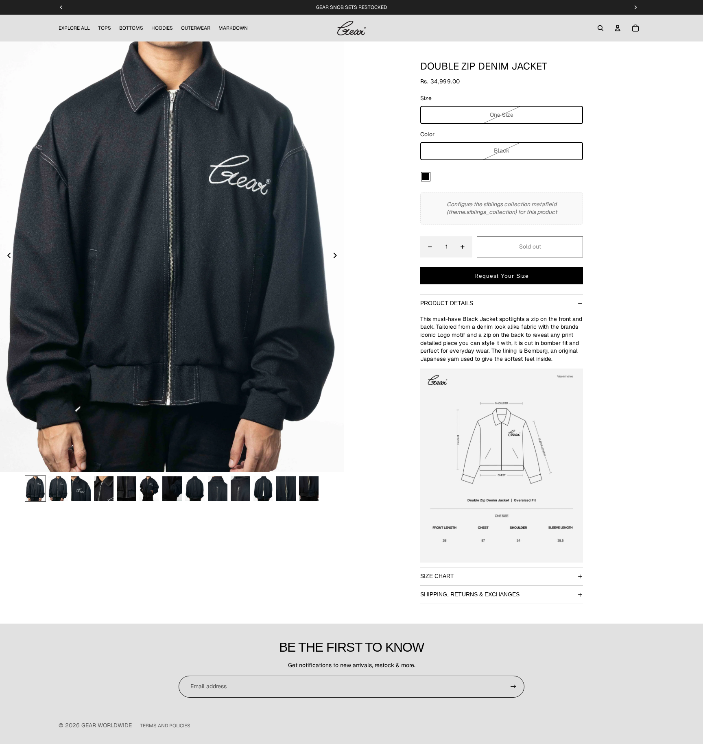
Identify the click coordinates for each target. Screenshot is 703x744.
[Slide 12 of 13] (286, 488)
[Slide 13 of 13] (309, 488)
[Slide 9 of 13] (217, 488)
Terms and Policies (165, 725)
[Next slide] (337, 257)
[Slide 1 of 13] (35, 488)
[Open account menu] (618, 28)
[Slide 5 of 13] (126, 488)
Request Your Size (501, 276)
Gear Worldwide (106, 725)
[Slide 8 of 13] (195, 488)
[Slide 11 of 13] (263, 488)
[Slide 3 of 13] (81, 488)
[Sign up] (513, 686)
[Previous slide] (6, 257)
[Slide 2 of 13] (58, 488)
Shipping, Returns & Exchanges (470, 594)
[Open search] (600, 28)
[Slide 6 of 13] (149, 488)
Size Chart (437, 576)
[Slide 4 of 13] (104, 488)
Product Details (446, 303)
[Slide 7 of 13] (172, 488)
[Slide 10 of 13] (240, 488)
